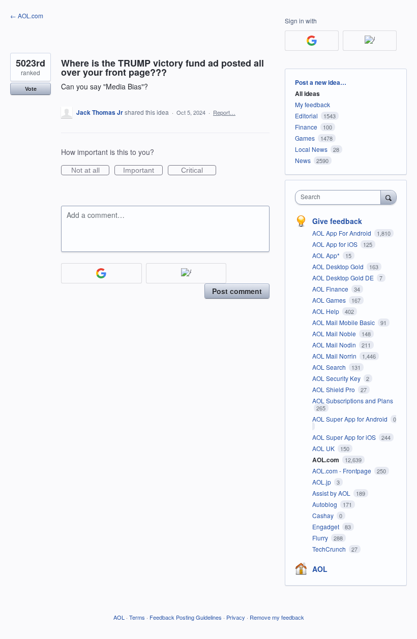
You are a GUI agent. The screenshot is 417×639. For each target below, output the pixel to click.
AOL (319, 569)
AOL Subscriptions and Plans (352, 400)
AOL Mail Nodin (335, 344)
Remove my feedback (277, 617)
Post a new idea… (320, 82)
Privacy (235, 617)
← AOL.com (26, 15)
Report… (224, 112)
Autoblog (325, 504)
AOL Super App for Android (350, 418)
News (303, 160)
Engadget (326, 526)
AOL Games (329, 300)
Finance (306, 126)
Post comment (237, 291)
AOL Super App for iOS (344, 437)
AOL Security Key (337, 378)
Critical (198, 170)
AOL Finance (331, 288)
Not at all (90, 170)
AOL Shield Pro (334, 389)
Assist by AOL (332, 493)
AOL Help (326, 311)
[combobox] (340, 197)
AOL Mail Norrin (335, 356)
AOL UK (324, 448)
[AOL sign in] (186, 273)
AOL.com (326, 459)
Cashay (323, 515)
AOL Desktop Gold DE (343, 277)
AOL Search (329, 367)
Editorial (306, 115)
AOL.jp (322, 481)
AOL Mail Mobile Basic (344, 322)
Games (305, 138)
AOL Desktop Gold (338, 266)
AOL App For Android (342, 233)
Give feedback (337, 221)
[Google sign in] (101, 273)
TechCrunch (329, 549)
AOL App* (326, 255)
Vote (31, 88)
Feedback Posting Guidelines (186, 617)
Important (143, 170)
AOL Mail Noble (335, 333)
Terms (137, 617)
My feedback (312, 104)
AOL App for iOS (335, 244)
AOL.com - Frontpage (342, 470)
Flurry (321, 537)
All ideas (307, 93)
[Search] (388, 197)
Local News (311, 149)
